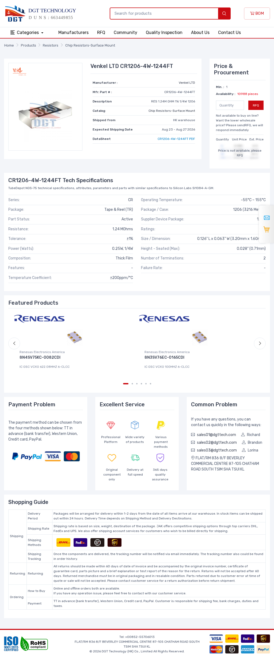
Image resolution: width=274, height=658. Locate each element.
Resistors (50, 45)
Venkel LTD (187, 83)
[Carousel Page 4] (141, 383)
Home (9, 45)
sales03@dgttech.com (217, 450)
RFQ (101, 32)
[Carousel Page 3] (137, 383)
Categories (28, 32)
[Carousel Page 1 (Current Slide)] (125, 383)
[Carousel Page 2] (132, 383)
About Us (200, 32)
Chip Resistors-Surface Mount (90, 45)
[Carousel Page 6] (150, 383)
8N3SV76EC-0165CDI (164, 357)
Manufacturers (73, 32)
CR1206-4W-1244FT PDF (176, 139)
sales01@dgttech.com (216, 435)
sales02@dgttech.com (217, 442)
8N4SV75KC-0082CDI (40, 357)
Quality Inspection (164, 32)
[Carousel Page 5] (146, 383)
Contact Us (229, 32)
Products (28, 45)
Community (125, 32)
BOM (259, 13)
